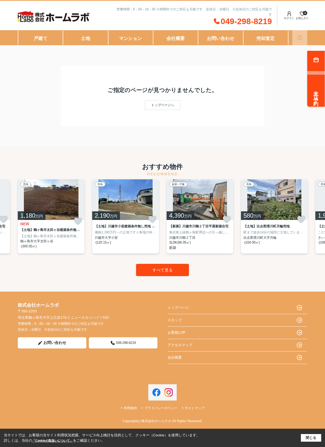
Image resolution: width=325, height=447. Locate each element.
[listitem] (51, 216)
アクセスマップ (180, 345)
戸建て (40, 38)
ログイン (289, 18)
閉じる (311, 438)
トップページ (178, 308)
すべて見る (162, 270)
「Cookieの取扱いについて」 (52, 440)
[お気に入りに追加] (78, 221)
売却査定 (265, 38)
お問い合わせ (220, 38)
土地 (85, 38)
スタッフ (175, 320)
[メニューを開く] (300, 38)
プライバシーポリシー (160, 408)
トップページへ (162, 105)
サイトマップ (195, 408)
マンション (130, 38)
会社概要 (176, 38)
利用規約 (130, 408)
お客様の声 (176, 332)
